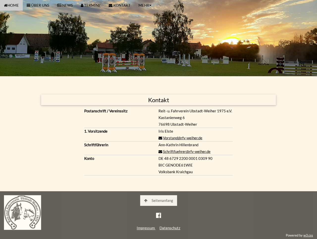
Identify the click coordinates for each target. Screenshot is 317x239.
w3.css (308, 235)
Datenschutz (169, 228)
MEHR (143, 5)
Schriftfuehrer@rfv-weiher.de (187, 151)
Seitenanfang (162, 200)
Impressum (146, 228)
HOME (13, 5)
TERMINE (92, 5)
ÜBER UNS (39, 5)
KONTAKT (121, 5)
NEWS (67, 5)
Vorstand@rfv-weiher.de (182, 138)
